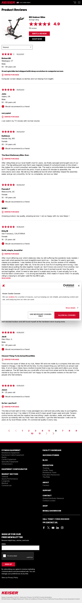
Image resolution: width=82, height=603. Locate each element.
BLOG (45, 460)
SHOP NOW (37, 39)
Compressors (7, 464)
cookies (12, 297)
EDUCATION (48, 465)
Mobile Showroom (52, 511)
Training (46, 468)
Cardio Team (48, 470)
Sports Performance (10, 479)
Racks (4, 457)
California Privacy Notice (56, 599)
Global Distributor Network (53, 498)
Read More (6, 278)
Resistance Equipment (10, 453)
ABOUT (46, 482)
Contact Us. (51, 522)
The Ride (46, 477)
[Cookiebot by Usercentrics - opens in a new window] (64, 285)
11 (39, 433)
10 (32, 433)
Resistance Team (49, 472)
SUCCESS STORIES (51, 455)
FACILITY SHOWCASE (52, 450)
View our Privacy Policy (10, 577)
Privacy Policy (42, 599)
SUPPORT (47, 490)
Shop (45, 506)
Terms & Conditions (31, 599)
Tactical (5, 476)
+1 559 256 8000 (61, 519)
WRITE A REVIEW (39, 34)
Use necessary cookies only (40, 315)
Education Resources (51, 475)
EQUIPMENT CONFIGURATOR (14, 469)
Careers (46, 485)
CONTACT (47, 495)
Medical (5, 483)
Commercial (6, 485)
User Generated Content (72, 599)
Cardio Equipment (9, 459)
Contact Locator (49, 501)
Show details (70, 308)
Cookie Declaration (46, 597)
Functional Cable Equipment (13, 455)
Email (4, 544)
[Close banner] (79, 286)
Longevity (6, 481)
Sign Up (8, 564)
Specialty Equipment (10, 462)
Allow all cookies (66, 315)
